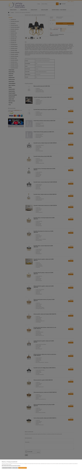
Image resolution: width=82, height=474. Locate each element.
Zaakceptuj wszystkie (22, 467)
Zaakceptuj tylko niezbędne (6, 467)
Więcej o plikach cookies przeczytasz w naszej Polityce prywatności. (11, 465)
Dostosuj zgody (15, 467)
